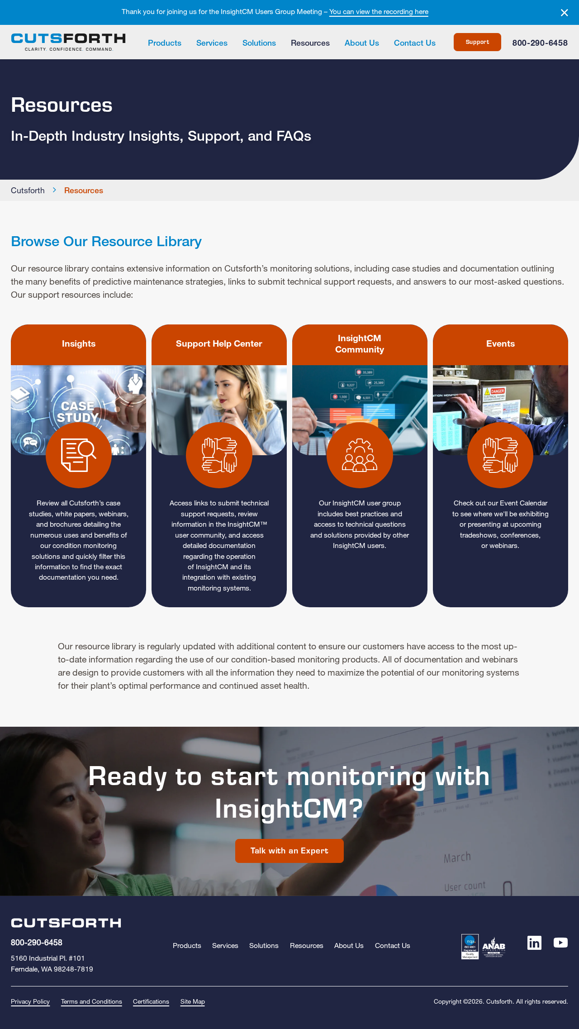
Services (212, 44)
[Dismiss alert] (564, 13)
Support (477, 41)
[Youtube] (560, 946)
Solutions (259, 44)
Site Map (192, 1002)
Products (164, 44)
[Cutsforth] (68, 42)
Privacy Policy (30, 1002)
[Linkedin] (534, 946)
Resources (310, 44)
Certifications (151, 1002)
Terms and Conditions (91, 1002)
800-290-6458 (540, 44)
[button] (78, 465)
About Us (362, 44)
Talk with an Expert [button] (289, 850)
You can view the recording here (378, 12)
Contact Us (415, 44)
